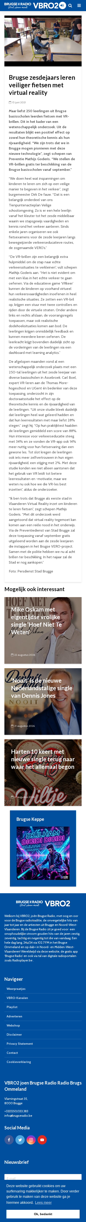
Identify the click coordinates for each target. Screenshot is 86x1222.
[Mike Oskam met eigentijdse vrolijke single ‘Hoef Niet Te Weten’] (43, 630)
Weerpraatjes (16, 989)
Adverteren (14, 1016)
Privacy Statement (20, 1044)
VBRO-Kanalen (17, 998)
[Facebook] (9, 1139)
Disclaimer (14, 1035)
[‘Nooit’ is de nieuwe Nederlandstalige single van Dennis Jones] (43, 701)
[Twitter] (20, 1139)
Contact (12, 1053)
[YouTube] (42, 1139)
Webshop (13, 1025)
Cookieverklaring (19, 1062)
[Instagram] (31, 1139)
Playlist (12, 1007)
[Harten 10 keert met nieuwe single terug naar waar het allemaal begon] (43, 772)
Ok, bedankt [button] (43, 1214)
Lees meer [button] (43, 1202)
